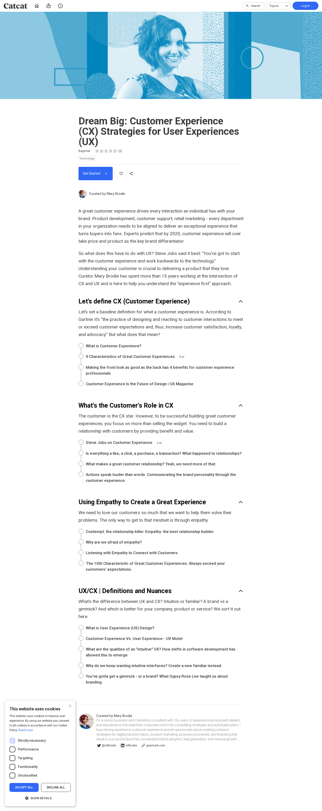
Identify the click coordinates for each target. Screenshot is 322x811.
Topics (273, 6)
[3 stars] (106, 151)
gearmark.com (155, 745)
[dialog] (40, 753)
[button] (48, 6)
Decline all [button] (56, 787)
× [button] (70, 705)
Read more (25, 730)
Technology (87, 158)
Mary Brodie (116, 194)
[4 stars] (110, 151)
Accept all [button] (24, 787)
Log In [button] (305, 6)
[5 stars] (115, 151)
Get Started (92, 173)
